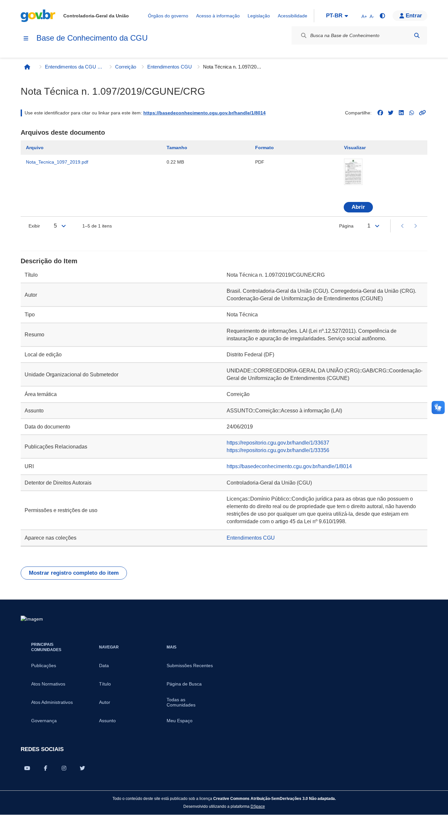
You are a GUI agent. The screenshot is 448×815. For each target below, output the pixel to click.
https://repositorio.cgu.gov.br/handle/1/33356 (278, 450)
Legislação (259, 15)
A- (372, 16)
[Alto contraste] (382, 15)
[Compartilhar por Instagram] (64, 768)
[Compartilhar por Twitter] (82, 768)
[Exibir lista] (63, 226)
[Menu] (26, 38)
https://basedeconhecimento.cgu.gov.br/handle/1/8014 (204, 112)
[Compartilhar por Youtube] (27, 768)
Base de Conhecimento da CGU (92, 37)
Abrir (358, 207)
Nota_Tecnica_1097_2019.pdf (57, 162)
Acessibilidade (292, 15)
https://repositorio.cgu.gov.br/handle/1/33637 (278, 443)
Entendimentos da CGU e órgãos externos (74, 67)
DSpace (258, 806)
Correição (125, 67)
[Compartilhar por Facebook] (45, 768)
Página (346, 226)
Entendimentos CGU (169, 67)
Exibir (34, 226)
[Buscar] (417, 35)
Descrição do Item (49, 261)
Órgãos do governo (168, 15)
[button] (410, 15)
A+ (364, 16)
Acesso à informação (218, 15)
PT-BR (334, 15)
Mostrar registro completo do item (74, 573)
